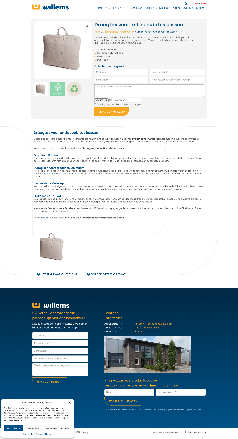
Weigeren (33, 428)
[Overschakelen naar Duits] (204, 4)
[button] (69, 402)
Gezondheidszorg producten (118, 31)
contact (44, 148)
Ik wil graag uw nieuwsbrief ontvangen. (119, 104)
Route (138, 331)
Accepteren (13, 428)
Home (97, 31)
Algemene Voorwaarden (166, 432)
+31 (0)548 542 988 (147, 327)
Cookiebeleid (29, 434)
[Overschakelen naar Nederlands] (192, 4)
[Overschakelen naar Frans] (200, 4)
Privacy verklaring (43, 434)
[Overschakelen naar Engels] (196, 4)
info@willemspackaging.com (153, 323)
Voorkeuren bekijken (58, 428)
